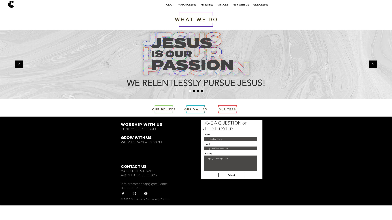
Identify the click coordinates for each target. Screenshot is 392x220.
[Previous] (19, 65)
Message (209, 153)
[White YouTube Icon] (146, 193)
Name (207, 135)
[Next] (373, 65)
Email (207, 144)
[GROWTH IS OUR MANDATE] (198, 91)
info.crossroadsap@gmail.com (144, 184)
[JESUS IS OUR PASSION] (190, 91)
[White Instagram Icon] (134, 193)
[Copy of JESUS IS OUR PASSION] (194, 91)
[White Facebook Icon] (123, 193)
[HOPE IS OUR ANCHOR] (202, 91)
